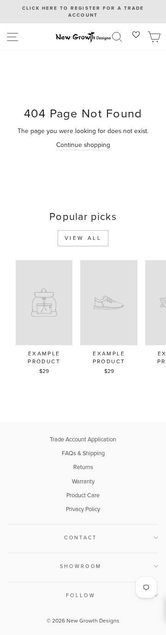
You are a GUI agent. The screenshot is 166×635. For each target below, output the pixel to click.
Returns (83, 467)
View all (83, 238)
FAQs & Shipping (83, 453)
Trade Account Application (83, 439)
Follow (80, 595)
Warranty (83, 481)
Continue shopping (83, 144)
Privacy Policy (83, 509)
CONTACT (80, 537)
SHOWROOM (81, 566)
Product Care (83, 495)
